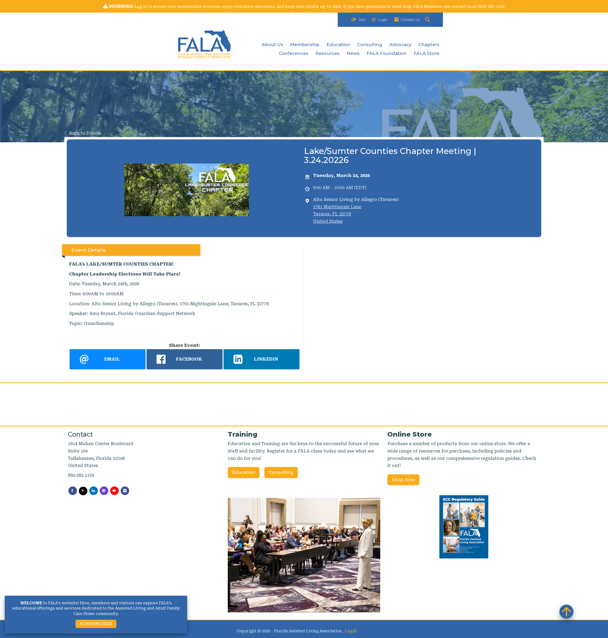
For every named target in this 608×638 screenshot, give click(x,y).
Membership (304, 44)
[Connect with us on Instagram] (104, 490)
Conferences (293, 53)
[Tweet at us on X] (83, 491)
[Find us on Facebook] (72, 490)
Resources (327, 53)
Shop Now (403, 479)
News (353, 53)
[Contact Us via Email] (125, 490)
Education (338, 44)
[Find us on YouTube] (114, 490)
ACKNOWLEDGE (96, 623)
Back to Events (85, 133)
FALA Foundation (387, 53)
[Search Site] (428, 20)
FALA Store (426, 53)
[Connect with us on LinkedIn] (93, 490)
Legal (351, 630)
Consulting (369, 44)
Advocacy (400, 44)
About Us (272, 44)
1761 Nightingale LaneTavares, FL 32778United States (337, 214)
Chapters (428, 44)
